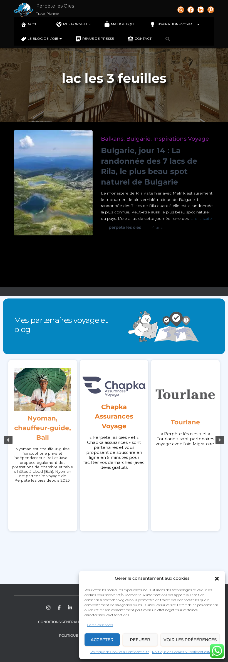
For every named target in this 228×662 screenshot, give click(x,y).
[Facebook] (190, 9)
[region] (114, 440)
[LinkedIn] (200, 9)
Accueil (35, 24)
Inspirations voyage (177, 24)
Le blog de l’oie (43, 38)
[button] (217, 578)
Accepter (102, 639)
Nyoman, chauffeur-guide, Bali (42, 427)
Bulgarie (138, 138)
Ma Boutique (123, 24)
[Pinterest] (210, 9)
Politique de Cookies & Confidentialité (119, 652)
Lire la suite (201, 218)
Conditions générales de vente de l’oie (77, 622)
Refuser (140, 639)
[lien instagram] (180, 9)
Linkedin (70, 607)
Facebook (59, 607)
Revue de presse (98, 38)
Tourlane (185, 422)
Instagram (49, 607)
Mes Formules (76, 24)
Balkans (112, 138)
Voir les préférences (190, 639)
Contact (143, 38)
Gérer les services (100, 625)
